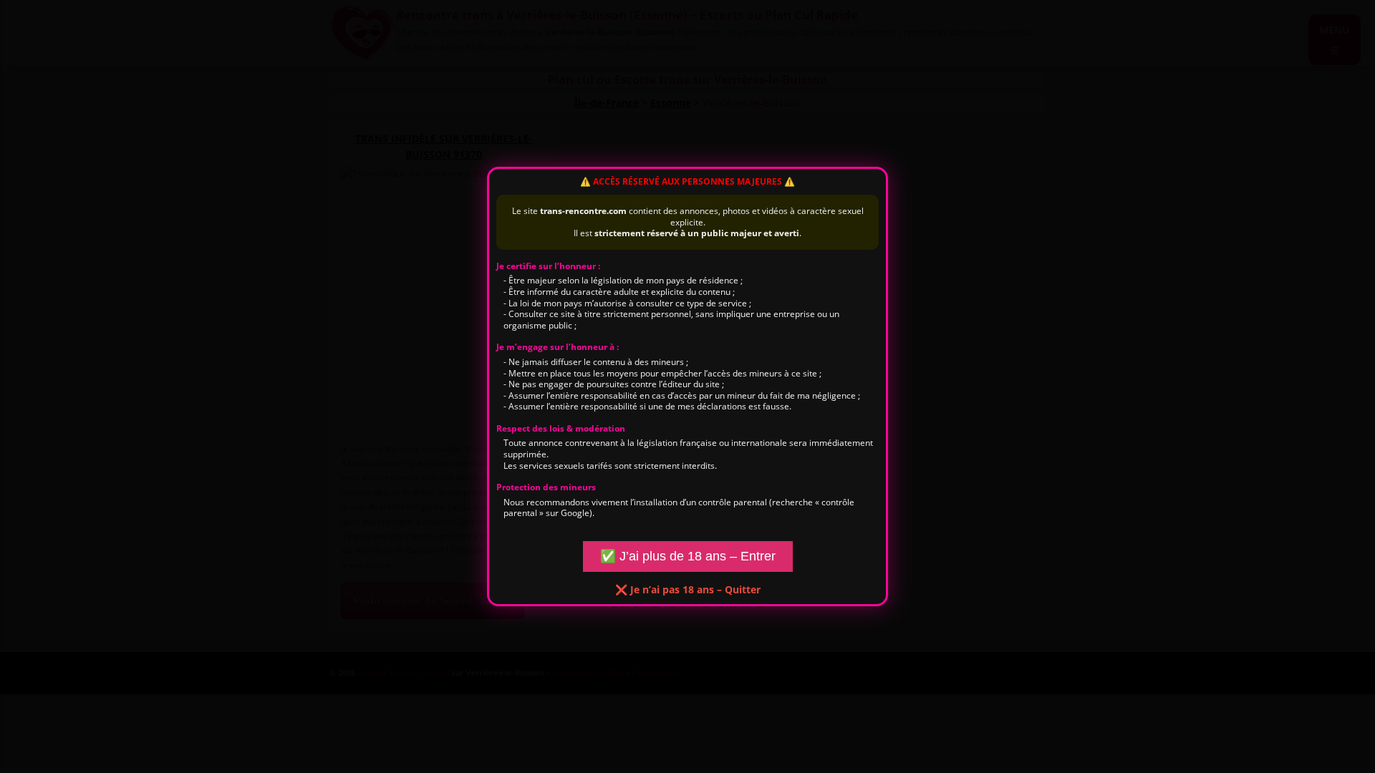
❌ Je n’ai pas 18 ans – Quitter (688, 589)
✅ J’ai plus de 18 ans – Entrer (688, 556)
